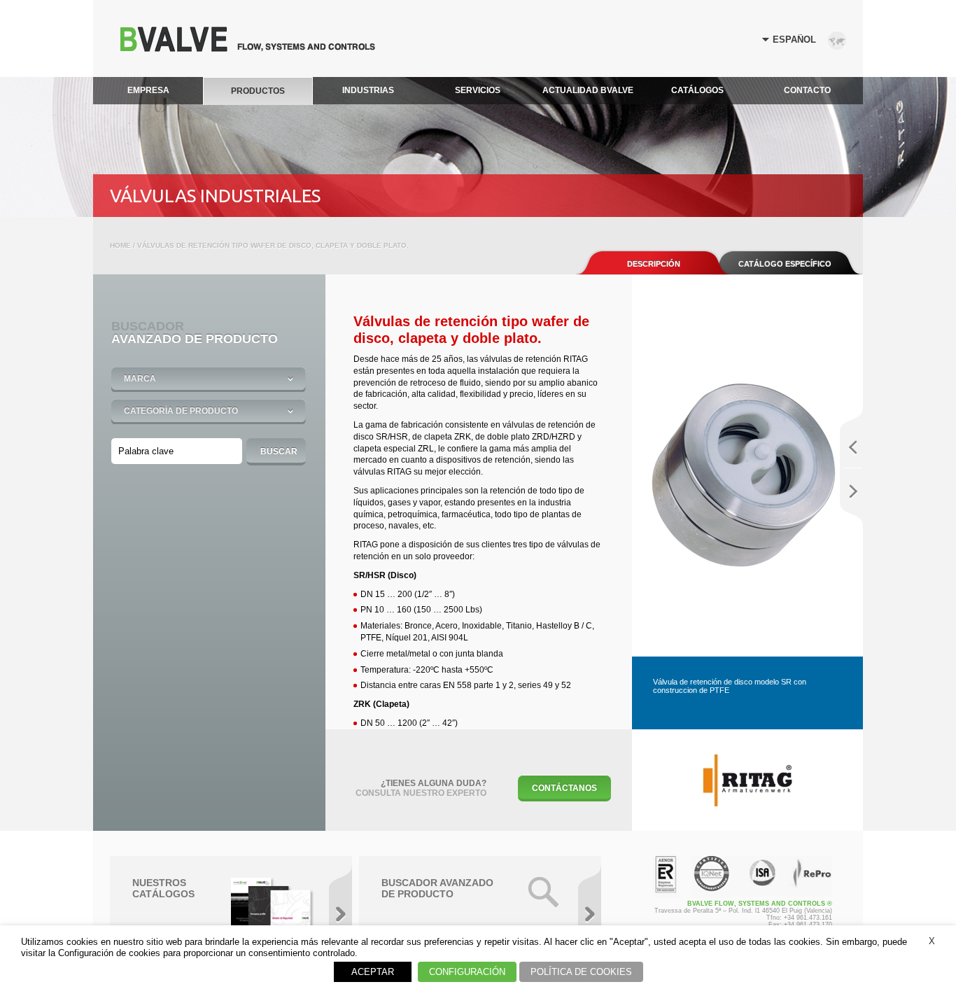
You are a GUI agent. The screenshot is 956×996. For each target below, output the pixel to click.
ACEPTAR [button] (372, 972)
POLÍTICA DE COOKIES (581, 972)
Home (120, 245)
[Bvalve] (247, 48)
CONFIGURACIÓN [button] (467, 972)
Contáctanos (564, 788)
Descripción (653, 264)
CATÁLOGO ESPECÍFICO (784, 264)
